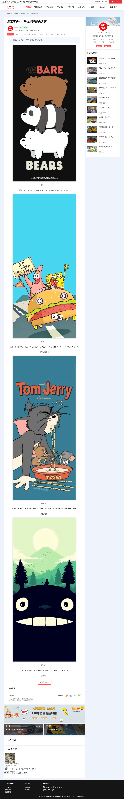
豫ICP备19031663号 (79, 796)
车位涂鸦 (49, 7)
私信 (99, 46)
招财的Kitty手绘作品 (105, 147)
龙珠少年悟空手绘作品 (106, 137)
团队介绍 (8, 789)
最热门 (34, 769)
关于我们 (8, 787)
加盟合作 (113, 7)
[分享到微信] (79, 695)
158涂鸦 (10, 7)
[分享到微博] (66, 695)
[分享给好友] (70, 695)
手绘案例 (92, 7)
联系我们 (103, 7)
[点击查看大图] (44, 113)
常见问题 (60, 7)
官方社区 (104, 2)
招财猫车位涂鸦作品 (105, 117)
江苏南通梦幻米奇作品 (106, 127)
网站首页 (28, 7)
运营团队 (81, 7)
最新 (23, 769)
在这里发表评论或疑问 (12, 763)
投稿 (108, 46)
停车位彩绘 (30, 13)
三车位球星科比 (104, 97)
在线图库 (97, 2)
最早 (28, 769)
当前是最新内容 (51, 729)
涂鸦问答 (71, 7)
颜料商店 (27, 787)
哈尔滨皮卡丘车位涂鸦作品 (107, 88)
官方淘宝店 (115, 2)
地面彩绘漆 (38, 7)
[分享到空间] (75, 695)
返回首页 (8, 792)
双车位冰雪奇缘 (104, 107)
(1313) (45, 682)
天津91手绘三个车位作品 (14, 729)
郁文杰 (16, 27)
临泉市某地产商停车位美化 (107, 78)
